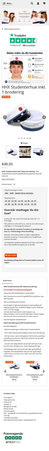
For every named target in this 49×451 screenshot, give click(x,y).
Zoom (25, 143)
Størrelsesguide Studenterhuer (15, 319)
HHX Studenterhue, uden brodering (35, 376)
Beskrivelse (7, 280)
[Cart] (44, 3)
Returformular (8, 409)
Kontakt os (7, 404)
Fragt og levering (9, 400)
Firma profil (8, 402)
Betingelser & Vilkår (10, 406)
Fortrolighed (8, 397)
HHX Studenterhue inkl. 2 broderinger (14, 376)
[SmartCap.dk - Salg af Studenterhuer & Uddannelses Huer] (24, 15)
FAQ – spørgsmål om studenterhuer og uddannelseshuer (23, 413)
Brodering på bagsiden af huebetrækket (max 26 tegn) (23, 261)
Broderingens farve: (13, 190)
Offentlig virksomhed (11, 418)
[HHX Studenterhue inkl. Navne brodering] (24, 117)
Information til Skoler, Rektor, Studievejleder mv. (20, 420)
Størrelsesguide (9, 411)
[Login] (38, 3)
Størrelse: (9, 198)
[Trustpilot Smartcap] (13, 437)
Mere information (8, 179)
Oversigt (6, 415)
